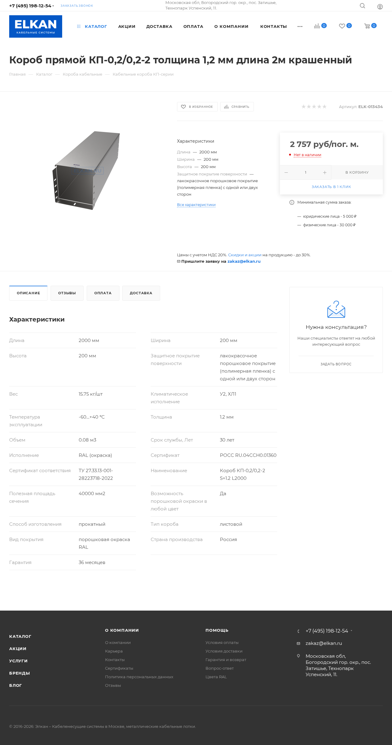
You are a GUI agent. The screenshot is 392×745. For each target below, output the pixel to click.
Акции (18, 648)
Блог (15, 685)
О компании (122, 630)
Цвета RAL (216, 676)
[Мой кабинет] (380, 6)
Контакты (115, 659)
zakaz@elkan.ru (244, 261)
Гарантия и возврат (225, 659)
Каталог (20, 636)
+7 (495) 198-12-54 (30, 6)
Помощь (216, 630)
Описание (28, 293)
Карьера (114, 651)
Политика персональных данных (139, 676)
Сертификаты (119, 668)
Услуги (18, 660)
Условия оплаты (222, 642)
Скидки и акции (245, 254)
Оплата (103, 293)
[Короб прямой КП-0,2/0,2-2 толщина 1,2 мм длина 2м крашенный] (87, 170)
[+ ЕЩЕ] (300, 26)
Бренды (19, 673)
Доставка (141, 293)
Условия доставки (224, 651)
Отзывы (67, 293)
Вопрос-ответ (219, 668)
